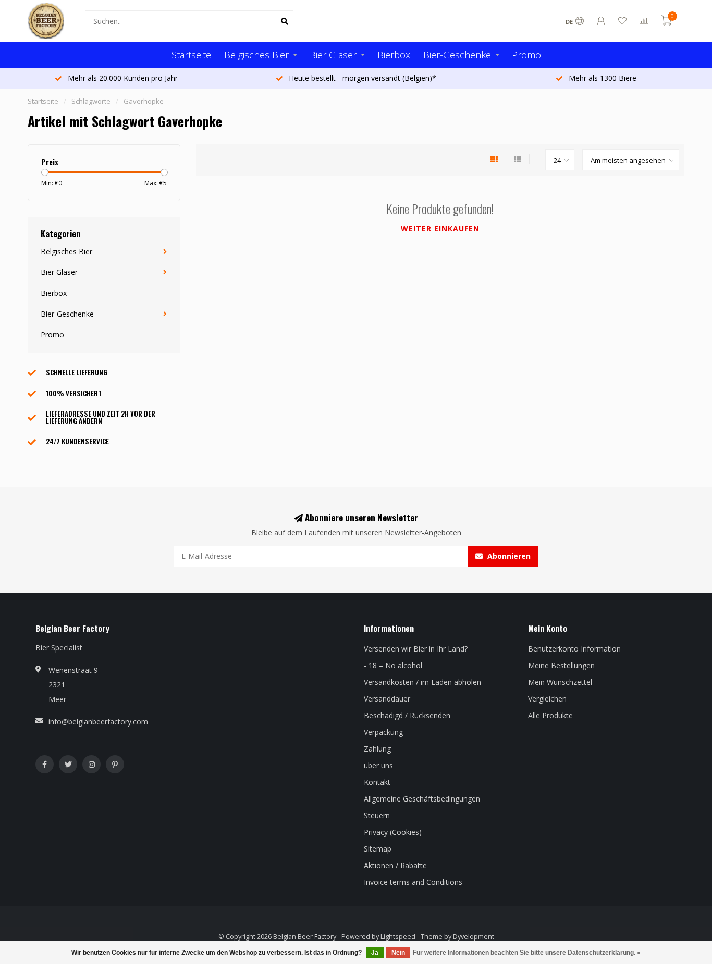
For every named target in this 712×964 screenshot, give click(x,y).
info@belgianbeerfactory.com (98, 722)
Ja (374, 952)
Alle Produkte (550, 715)
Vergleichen (547, 699)
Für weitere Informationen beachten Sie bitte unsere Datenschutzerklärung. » (527, 952)
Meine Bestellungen (561, 665)
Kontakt (377, 782)
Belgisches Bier (256, 54)
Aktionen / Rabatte (395, 865)
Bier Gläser (333, 54)
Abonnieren (508, 556)
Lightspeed (397, 936)
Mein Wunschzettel (560, 682)
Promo (526, 54)
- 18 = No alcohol (393, 665)
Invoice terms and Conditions (413, 882)
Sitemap (377, 849)
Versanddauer (387, 699)
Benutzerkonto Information (574, 649)
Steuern (377, 815)
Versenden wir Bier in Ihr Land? (416, 649)
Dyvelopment (473, 936)
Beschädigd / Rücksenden (407, 715)
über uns (378, 765)
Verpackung (383, 732)
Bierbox (393, 54)
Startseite (191, 54)
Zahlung (377, 749)
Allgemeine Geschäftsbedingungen (422, 799)
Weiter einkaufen (440, 228)
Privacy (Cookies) (393, 832)
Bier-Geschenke (457, 54)
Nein (398, 952)
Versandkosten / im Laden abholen (422, 682)
